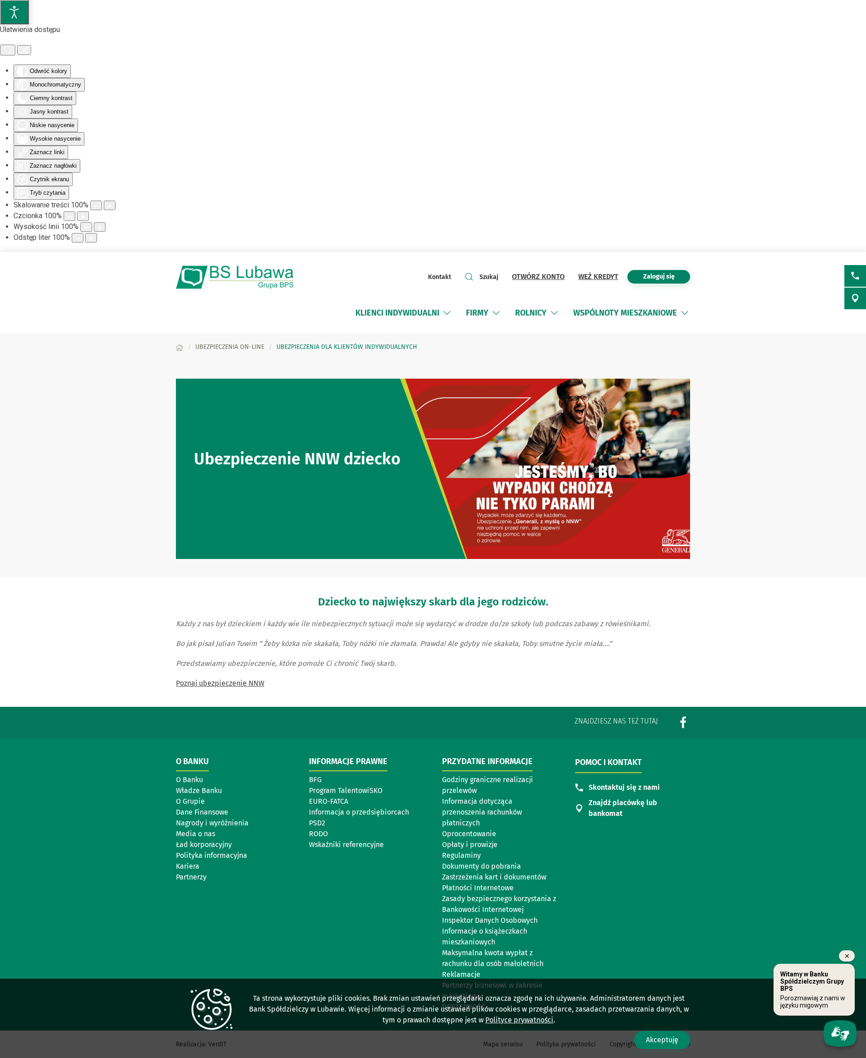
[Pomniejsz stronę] (96, 205)
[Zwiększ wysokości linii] (100, 227)
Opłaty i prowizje (469, 844)
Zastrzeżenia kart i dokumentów (494, 877)
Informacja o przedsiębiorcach (359, 813)
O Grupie (190, 801)
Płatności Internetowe (478, 888)
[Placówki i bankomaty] (855, 298)
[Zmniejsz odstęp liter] (77, 238)
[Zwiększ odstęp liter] (91, 238)
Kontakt (439, 277)
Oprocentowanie (469, 833)
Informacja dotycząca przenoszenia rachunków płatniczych (482, 812)
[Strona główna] (179, 347)
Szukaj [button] (488, 277)
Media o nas (195, 833)
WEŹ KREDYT (598, 276)
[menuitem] (397, 313)
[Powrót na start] (234, 277)
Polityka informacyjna (211, 855)
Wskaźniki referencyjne (346, 844)
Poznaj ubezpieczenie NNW (220, 683)
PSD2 (317, 823)
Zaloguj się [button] (659, 276)
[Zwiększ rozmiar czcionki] (83, 216)
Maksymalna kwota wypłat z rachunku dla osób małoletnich (493, 958)
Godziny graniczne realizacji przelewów (487, 785)
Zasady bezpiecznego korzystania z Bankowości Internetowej (499, 904)
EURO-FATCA (328, 801)
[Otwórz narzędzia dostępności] (14, 12)
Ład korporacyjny (204, 844)
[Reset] (7, 50)
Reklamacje (461, 974)
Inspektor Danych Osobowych (490, 920)
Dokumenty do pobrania (481, 866)
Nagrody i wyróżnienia (212, 823)
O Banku (189, 779)
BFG (315, 779)
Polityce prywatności (519, 1020)
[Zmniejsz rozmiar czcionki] (69, 216)
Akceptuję (662, 1039)
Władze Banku (199, 790)
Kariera (187, 866)
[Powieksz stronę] (109, 205)
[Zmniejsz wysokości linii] (86, 227)
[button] (447, 313)
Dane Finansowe (202, 812)
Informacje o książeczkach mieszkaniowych (484, 936)
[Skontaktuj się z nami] (855, 276)
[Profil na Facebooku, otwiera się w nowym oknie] (683, 722)
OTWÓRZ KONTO (538, 276)
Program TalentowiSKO (351, 791)
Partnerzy (191, 877)
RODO (318, 833)
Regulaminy (461, 855)
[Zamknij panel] (24, 50)
